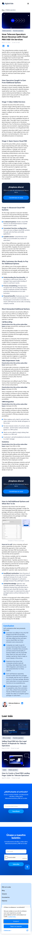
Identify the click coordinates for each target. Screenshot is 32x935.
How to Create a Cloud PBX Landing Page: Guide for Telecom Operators (16, 774)
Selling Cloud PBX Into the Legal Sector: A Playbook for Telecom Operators (14, 743)
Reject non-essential (16, 926)
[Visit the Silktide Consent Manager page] (27, 930)
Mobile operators (6, 30)
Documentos (6, 897)
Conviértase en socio (16, 197)
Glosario (4, 894)
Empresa (4, 901)
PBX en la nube (6, 887)
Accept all (16, 921)
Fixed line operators (18, 30)
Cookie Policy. (12, 916)
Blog (3, 890)
